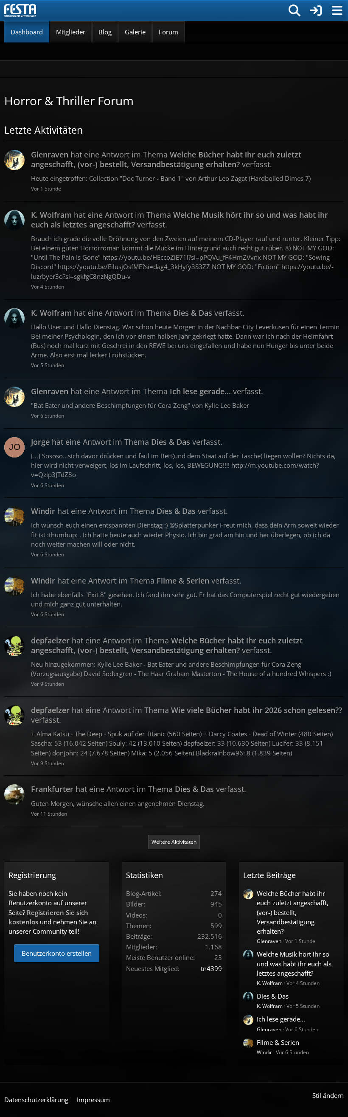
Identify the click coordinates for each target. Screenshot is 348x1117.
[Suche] (294, 10)
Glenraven (269, 941)
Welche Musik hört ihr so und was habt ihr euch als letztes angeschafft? (294, 963)
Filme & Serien (278, 1042)
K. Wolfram (270, 983)
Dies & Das (273, 996)
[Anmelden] (315, 10)
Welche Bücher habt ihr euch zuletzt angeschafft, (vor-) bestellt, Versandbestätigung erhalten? (292, 912)
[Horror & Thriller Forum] (20, 10)
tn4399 (211, 968)
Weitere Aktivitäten (174, 841)
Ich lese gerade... (281, 1019)
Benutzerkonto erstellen (57, 953)
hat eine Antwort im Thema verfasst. (166, 159)
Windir (264, 1052)
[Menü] (336, 10)
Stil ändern (328, 1095)
